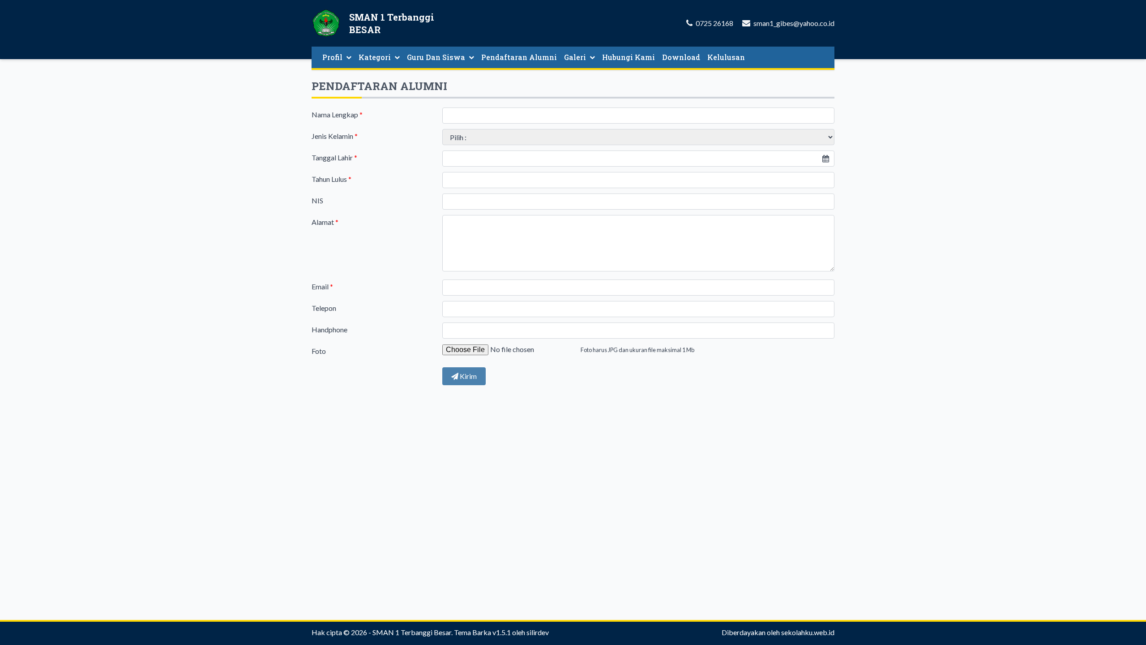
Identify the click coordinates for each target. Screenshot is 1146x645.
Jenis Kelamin (335, 136)
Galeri (575, 57)
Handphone (329, 329)
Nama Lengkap (337, 114)
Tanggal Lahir (334, 157)
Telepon (324, 308)
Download (681, 57)
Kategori (375, 57)
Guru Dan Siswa (436, 57)
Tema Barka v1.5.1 (482, 632)
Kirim (467, 376)
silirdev (537, 632)
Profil (332, 57)
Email (322, 286)
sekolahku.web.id (807, 632)
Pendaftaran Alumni (519, 57)
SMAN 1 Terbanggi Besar (411, 632)
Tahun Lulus (331, 179)
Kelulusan (726, 57)
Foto (319, 351)
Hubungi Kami (628, 57)
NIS (317, 200)
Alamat (325, 222)
